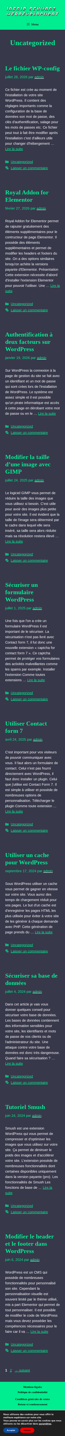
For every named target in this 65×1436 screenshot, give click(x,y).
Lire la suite (14, 149)
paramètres (45, 1423)
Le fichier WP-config (32, 68)
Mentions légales (32, 1387)
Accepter (11, 1430)
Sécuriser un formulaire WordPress (21, 592)
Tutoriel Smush (25, 1107)
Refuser (27, 1430)
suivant (22, 1370)
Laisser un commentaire (29, 168)
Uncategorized (22, 162)
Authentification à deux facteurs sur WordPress (29, 342)
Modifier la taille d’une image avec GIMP (28, 464)
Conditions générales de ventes (32, 1399)
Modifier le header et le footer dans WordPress (29, 1243)
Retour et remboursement (32, 1404)
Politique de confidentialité (32, 1392)
